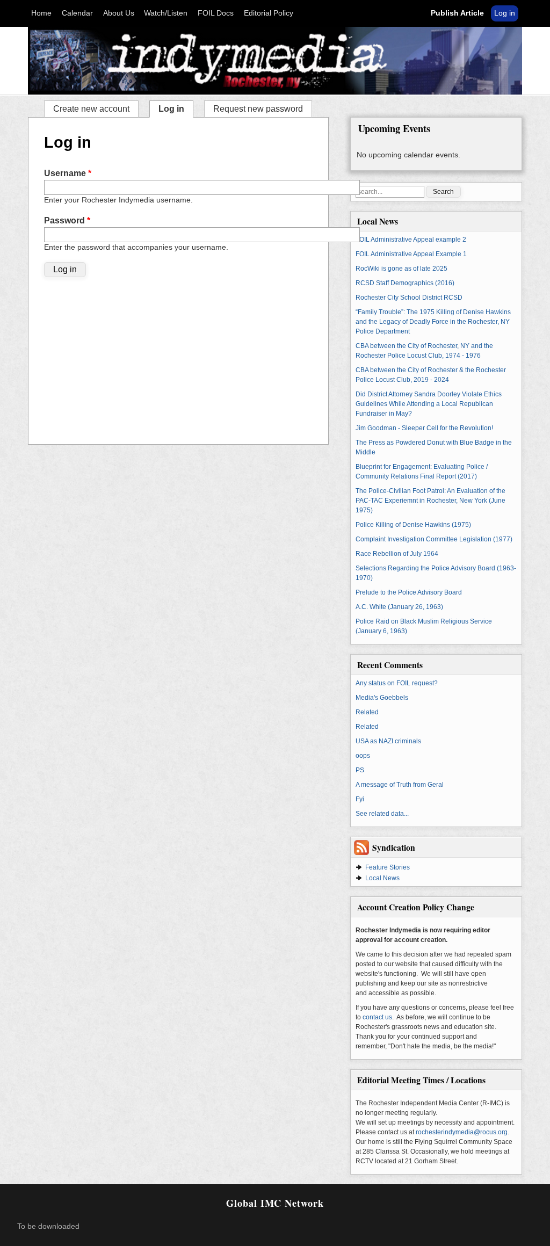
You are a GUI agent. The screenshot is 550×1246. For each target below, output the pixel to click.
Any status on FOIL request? (397, 683)
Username (67, 173)
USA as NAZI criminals (388, 741)
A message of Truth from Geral (400, 784)
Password (67, 220)
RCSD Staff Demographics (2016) (405, 283)
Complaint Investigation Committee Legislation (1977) (434, 539)
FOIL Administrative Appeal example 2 (411, 239)
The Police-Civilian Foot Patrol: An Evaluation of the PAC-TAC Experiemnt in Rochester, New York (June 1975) (430, 500)
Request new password (258, 108)
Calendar (77, 13)
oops (363, 755)
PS (360, 770)
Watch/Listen (165, 13)
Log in (504, 13)
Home (41, 13)
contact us (377, 1017)
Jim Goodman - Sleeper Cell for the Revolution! (424, 428)
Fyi (360, 799)
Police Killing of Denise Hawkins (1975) (413, 524)
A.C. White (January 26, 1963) (399, 607)
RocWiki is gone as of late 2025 (401, 268)
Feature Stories (387, 867)
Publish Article (457, 13)
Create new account (91, 108)
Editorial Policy (268, 13)
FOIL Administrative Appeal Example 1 (411, 254)
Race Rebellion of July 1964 (397, 553)
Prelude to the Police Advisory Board (409, 592)
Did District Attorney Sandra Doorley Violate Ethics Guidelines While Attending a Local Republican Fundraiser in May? (429, 403)
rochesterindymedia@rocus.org (462, 1132)
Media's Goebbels (382, 697)
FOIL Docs (216, 13)
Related (367, 712)
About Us (118, 13)
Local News (382, 878)
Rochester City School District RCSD (409, 297)
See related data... (382, 813)
